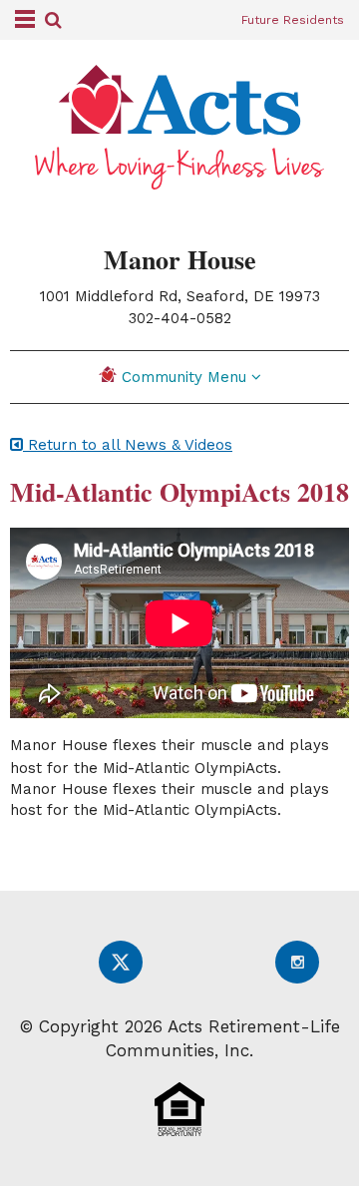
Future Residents (292, 20)
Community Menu (186, 377)
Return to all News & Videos (127, 445)
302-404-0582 (180, 318)
